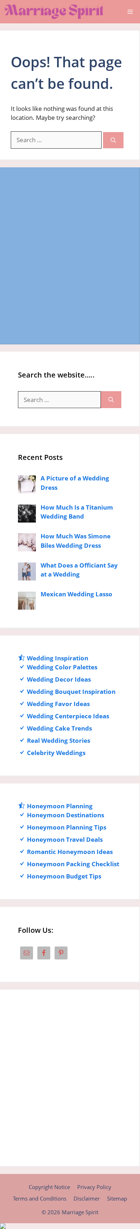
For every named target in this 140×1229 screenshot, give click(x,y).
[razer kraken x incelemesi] (70, 1226)
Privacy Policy (94, 1186)
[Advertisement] (70, 255)
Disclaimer (87, 1198)
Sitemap (117, 1198)
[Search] (113, 140)
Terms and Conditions (39, 1198)
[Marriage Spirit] (54, 11)
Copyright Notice (49, 1186)
